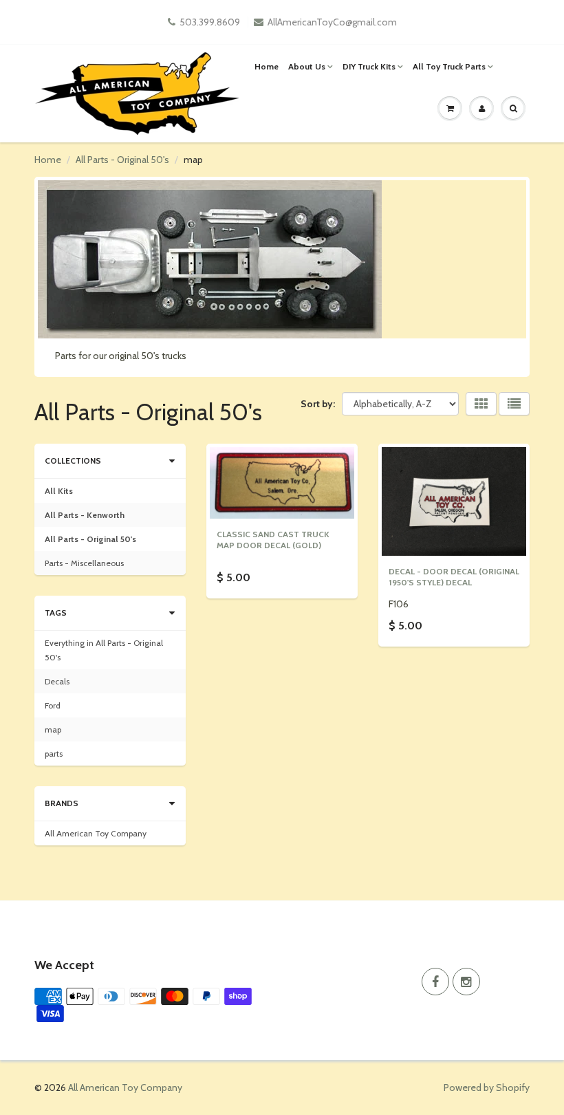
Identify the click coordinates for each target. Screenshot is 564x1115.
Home (266, 66)
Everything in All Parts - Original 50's (104, 650)
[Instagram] (466, 981)
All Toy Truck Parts (449, 66)
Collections (73, 460)
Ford (53, 705)
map (53, 729)
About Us (306, 66)
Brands (61, 803)
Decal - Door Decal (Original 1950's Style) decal (454, 576)
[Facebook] (435, 981)
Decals (57, 681)
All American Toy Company (96, 833)
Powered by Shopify (487, 1087)
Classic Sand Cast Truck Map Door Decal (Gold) (273, 539)
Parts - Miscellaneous (84, 563)
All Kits (59, 491)
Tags (56, 612)
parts (54, 753)
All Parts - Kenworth (84, 515)
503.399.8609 (210, 22)
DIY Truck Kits (369, 66)
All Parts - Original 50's (122, 159)
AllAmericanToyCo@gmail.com (332, 22)
